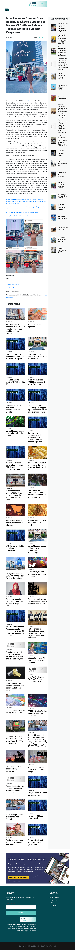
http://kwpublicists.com (13, 288)
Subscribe (21, 913)
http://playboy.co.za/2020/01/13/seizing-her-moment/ (22, 212)
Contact (54, 906)
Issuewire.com (28, 101)
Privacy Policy (54, 900)
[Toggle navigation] (7, 10)
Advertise (54, 903)
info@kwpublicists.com (13, 284)
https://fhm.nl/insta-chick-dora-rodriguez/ (18, 216)
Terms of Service (54, 897)
